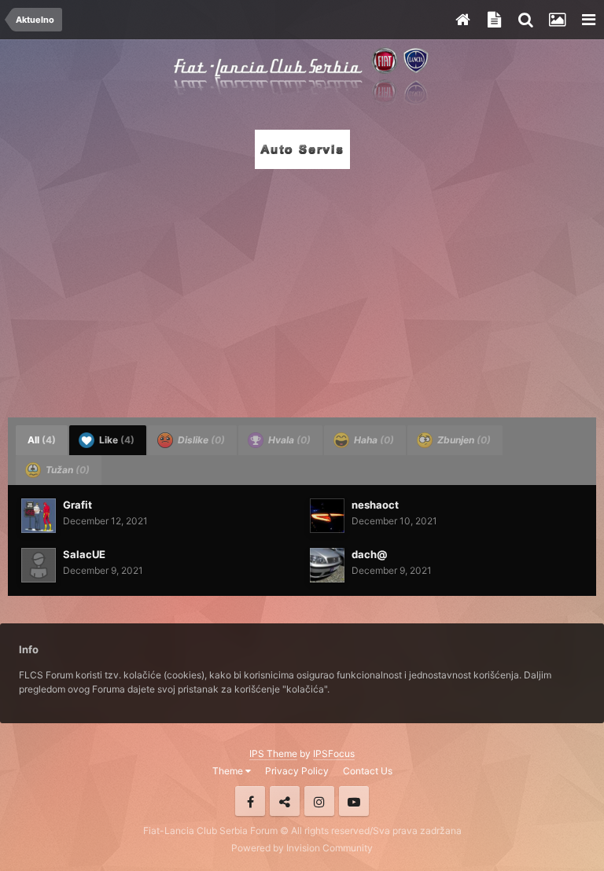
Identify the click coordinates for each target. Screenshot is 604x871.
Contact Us (367, 771)
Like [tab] (115, 440)
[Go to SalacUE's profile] (38, 565)
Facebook (250, 801)
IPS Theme (273, 753)
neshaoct (375, 504)
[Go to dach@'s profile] (327, 565)
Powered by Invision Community (302, 848)
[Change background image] (557, 19)
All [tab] (42, 440)
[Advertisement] (302, 288)
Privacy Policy (297, 771)
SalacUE (84, 554)
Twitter (285, 801)
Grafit (77, 504)
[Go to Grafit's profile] (38, 515)
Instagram (319, 801)
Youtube (354, 801)
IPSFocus (334, 753)
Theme (228, 771)
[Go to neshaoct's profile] (327, 515)
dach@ (369, 554)
